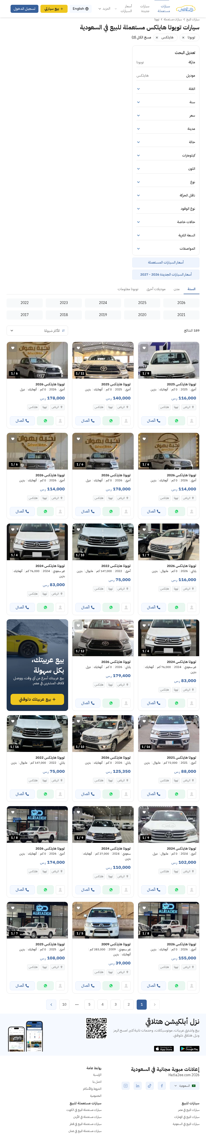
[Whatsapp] (176, 420)
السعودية (184, 1085)
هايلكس (164, 407)
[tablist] (103, 289)
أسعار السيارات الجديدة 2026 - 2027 (166, 274)
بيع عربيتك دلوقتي (35, 699)
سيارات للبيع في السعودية (186, 1124)
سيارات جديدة (144, 8)
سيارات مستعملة (164, 8)
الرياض (121, 589)
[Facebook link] (162, 1086)
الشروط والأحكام (92, 1088)
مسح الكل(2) (141, 37)
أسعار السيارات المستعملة (166, 262)
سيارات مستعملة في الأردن (87, 1117)
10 (64, 1004)
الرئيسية (97, 1074)
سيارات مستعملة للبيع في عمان (85, 1131)
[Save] (144, 348)
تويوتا (176, 407)
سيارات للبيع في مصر (188, 1110)
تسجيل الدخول (24, 8)
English (78, 9)
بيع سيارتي (51, 8)
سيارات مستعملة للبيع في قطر (85, 1124)
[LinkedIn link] (138, 1086)
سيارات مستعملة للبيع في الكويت (84, 1110)
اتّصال (151, 420)
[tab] (191, 289)
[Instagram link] (126, 1086)
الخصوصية (95, 1096)
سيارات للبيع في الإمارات (186, 1117)
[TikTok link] (150, 1086)
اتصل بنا (96, 1081)
